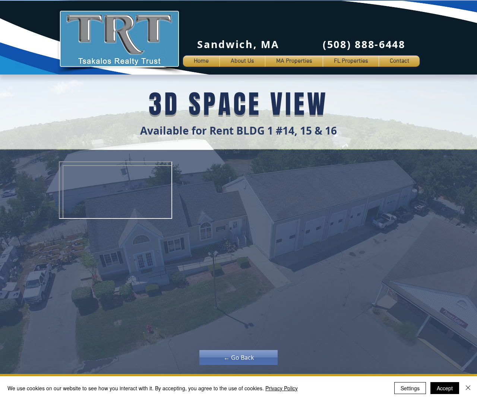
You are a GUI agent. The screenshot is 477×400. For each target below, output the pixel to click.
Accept (445, 388)
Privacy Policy (281, 388)
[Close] (468, 388)
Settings (410, 388)
